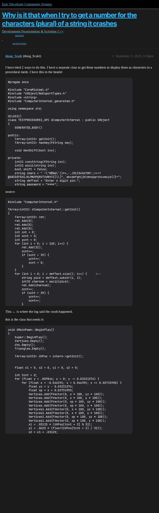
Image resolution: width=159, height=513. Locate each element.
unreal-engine (19, 43)
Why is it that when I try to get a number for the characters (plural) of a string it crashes (69, 19)
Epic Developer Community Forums (27, 4)
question (19, 35)
